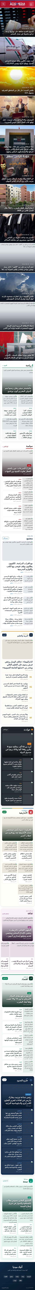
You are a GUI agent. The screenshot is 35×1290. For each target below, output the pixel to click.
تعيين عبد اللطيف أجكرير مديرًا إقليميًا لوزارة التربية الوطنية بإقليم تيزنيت (16, 707)
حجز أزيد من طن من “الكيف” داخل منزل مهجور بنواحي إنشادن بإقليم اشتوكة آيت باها (18, 268)
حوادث (14, 1280)
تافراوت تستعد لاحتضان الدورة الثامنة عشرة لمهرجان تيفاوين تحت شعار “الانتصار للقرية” (26, 877)
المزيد (4, 365)
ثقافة (20, 1280)
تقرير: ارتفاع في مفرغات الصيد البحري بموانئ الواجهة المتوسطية (13, 1040)
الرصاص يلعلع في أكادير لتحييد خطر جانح (14, 776)
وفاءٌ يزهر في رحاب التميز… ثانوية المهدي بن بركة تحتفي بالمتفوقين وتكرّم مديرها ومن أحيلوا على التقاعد (15, 716)
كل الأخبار (5, 446)
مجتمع (11, 1276)
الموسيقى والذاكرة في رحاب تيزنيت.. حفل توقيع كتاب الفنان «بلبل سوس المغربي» (18, 121)
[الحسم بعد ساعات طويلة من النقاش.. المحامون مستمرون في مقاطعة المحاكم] (17, 228)
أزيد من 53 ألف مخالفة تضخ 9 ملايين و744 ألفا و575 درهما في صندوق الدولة (18, 749)
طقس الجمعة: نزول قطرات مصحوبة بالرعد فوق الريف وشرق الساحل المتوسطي (18, 297)
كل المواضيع (5, 1180)
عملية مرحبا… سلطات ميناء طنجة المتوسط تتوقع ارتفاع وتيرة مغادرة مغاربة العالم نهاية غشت (13, 621)
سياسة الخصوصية (5, 1287)
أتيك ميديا (17, 1266)
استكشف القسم (5, 913)
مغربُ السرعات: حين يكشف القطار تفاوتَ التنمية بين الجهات (18, 470)
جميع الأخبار (5, 729)
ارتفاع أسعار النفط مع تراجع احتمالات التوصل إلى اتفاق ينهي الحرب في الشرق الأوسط (13, 1027)
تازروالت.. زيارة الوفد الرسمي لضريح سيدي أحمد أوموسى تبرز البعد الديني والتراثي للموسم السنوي (12, 578)
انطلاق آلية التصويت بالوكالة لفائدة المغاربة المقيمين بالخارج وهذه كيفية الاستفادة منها (12, 523)
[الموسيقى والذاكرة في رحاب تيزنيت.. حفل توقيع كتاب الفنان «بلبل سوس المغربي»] (17, 110)
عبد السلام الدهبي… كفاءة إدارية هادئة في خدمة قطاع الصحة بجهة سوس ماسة (26, 1229)
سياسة (17, 1276)
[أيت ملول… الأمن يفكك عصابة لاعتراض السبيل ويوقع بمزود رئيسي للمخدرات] (17, 51)
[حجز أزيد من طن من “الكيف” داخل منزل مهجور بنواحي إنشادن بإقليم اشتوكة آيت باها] (17, 257)
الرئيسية (29, 1276)
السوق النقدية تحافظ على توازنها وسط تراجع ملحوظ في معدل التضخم (19, 32)
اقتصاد (5, 1276)
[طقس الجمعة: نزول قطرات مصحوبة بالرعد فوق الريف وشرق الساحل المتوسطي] (17, 287)
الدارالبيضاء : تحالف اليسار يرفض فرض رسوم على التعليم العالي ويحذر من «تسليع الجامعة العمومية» (17, 664)
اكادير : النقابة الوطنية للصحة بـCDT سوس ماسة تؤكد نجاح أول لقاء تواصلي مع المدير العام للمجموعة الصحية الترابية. (10, 1229)
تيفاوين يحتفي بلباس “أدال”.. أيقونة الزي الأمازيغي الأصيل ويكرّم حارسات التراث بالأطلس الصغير (10, 856)
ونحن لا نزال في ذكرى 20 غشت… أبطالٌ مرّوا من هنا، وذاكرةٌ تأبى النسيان (22, 963)
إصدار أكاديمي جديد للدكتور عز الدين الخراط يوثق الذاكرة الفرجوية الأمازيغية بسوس (10, 877)
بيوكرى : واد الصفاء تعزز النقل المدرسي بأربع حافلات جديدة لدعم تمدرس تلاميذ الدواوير (15, 686)
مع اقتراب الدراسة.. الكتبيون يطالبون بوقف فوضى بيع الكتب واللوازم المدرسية (20, 566)
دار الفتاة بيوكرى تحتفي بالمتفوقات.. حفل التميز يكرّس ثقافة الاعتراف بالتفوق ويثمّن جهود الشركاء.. (15, 697)
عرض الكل (5, 538)
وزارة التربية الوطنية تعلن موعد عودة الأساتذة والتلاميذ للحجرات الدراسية (16, 676)
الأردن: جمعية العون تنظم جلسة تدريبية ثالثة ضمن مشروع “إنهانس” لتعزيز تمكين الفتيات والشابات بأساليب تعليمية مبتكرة (13, 1141)
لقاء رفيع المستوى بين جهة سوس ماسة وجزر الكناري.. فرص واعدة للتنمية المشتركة (13, 1115)
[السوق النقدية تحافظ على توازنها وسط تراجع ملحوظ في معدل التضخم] (17, 22)
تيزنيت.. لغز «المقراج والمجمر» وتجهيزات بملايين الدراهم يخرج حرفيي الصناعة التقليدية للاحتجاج (12, 589)
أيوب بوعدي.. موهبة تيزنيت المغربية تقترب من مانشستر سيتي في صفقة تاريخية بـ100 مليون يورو (10, 413)
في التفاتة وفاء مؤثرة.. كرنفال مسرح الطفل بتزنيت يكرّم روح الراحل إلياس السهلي (18, 179)
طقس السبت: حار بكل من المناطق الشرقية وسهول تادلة (18, 91)
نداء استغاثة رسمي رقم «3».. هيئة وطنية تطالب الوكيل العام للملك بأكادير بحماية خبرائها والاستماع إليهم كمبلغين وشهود (19, 149)
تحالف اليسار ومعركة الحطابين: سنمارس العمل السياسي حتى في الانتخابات (12, 497)
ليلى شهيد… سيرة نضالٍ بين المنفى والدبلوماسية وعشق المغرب (13, 1167)
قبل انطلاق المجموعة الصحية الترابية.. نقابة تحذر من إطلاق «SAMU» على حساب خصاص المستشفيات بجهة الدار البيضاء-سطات (26, 1252)
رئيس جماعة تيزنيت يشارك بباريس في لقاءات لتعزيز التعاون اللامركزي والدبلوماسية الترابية (17, 1100)
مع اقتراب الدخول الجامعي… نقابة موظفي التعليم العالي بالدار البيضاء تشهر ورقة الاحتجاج (12, 483)
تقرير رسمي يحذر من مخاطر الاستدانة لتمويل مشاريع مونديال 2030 (13, 1066)
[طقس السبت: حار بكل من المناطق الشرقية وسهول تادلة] (17, 81)
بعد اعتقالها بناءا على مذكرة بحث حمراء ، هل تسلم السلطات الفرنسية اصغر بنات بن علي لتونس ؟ (13, 1154)
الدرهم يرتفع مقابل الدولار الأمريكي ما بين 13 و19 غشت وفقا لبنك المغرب (18, 999)
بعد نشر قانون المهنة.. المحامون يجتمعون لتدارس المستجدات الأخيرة (12, 610)
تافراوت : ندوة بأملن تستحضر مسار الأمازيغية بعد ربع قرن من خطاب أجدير (18, 832)
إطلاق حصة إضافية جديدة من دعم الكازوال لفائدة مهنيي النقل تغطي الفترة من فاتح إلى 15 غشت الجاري (13, 1053)
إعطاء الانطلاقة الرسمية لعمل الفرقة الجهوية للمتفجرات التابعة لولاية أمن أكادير (18, 327)
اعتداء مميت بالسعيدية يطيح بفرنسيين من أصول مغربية (13, 799)
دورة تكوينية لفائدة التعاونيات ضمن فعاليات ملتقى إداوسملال (13, 1014)
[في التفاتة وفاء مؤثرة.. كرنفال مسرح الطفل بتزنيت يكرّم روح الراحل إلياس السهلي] (17, 169)
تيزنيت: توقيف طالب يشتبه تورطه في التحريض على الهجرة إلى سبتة (13, 787)
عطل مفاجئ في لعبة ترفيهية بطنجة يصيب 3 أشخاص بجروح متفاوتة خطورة (12, 764)
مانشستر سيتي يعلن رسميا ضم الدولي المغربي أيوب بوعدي (18, 389)
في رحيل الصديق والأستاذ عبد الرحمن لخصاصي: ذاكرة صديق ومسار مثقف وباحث (13, 600)
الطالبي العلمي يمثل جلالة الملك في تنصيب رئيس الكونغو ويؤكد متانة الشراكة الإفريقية (13, 1128)
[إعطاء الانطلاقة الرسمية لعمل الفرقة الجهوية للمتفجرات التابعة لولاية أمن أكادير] (17, 316)
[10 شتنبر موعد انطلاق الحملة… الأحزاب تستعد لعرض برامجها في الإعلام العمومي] (17, 346)
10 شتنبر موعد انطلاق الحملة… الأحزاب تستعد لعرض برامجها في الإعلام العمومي (19, 356)
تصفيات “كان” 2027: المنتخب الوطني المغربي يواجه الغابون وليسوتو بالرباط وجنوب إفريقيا (27, 413)
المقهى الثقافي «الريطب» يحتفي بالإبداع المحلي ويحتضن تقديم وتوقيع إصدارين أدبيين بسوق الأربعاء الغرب (18, 933)
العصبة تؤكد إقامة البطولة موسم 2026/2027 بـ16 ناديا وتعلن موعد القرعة (10, 435)
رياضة (23, 1276)
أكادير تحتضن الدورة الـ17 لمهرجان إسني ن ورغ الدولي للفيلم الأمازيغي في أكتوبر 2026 (25, 898)
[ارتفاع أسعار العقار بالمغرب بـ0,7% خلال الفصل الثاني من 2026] (17, 199)
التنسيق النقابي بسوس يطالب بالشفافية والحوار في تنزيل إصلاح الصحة (18, 1203)
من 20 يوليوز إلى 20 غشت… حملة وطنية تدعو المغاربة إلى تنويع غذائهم (9, 1252)
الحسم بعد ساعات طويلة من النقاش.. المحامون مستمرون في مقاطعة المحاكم (19, 238)
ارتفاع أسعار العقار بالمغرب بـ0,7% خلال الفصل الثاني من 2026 (19, 209)
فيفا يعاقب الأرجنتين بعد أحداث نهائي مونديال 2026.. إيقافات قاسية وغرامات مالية (26, 435)
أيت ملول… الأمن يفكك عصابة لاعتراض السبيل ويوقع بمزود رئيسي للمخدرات (19, 62)
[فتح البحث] (3, 4)
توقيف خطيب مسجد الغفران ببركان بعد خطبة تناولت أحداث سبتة (12, 510)
